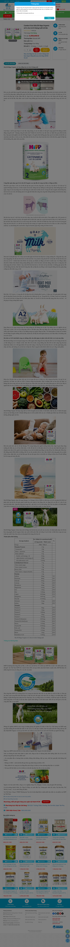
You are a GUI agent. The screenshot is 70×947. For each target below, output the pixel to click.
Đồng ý (49, 18)
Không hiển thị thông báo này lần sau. (25, 13)
